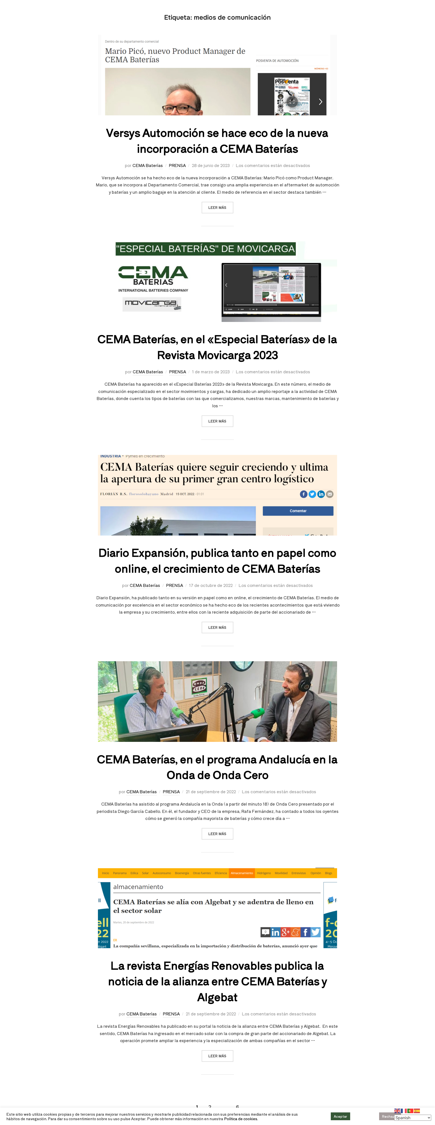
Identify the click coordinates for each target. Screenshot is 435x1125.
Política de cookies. (241, 1118)
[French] (404, 1110)
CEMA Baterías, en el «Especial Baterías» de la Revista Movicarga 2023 (217, 346)
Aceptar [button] (340, 1116)
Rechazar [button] (390, 1116)
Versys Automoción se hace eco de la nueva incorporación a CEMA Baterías (217, 140)
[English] (397, 1110)
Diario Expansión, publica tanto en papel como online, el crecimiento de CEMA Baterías (217, 560)
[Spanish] (417, 1110)
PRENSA (177, 165)
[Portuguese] (410, 1110)
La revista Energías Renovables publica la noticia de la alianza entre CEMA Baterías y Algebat (217, 980)
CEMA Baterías (147, 165)
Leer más (220, 206)
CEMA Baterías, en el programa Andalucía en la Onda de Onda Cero (217, 766)
